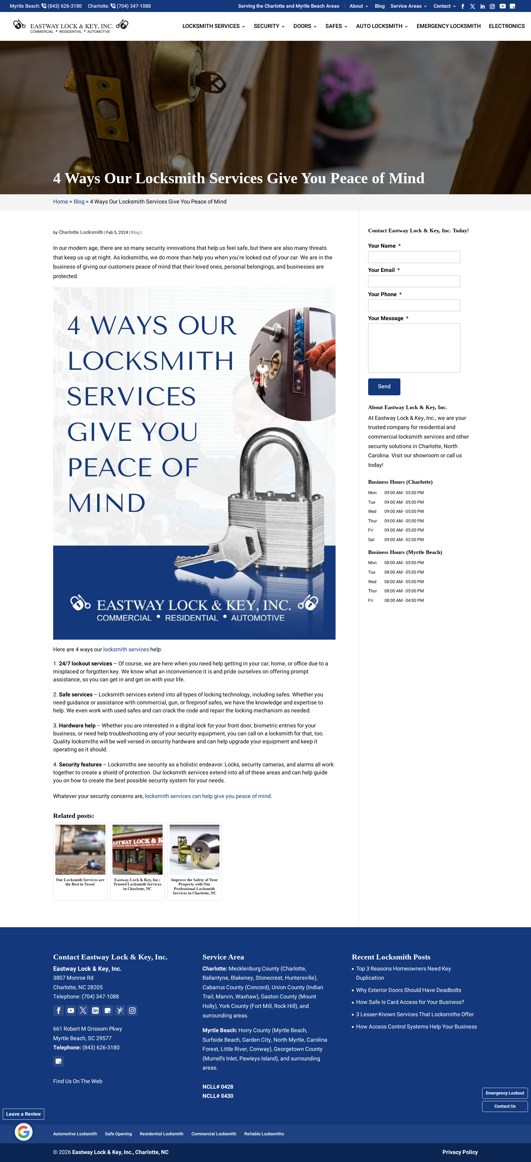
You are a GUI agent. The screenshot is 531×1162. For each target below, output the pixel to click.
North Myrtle (288, 1040)
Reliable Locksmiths (264, 1134)
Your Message (388, 318)
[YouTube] (503, 7)
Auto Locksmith (379, 27)
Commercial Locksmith (213, 1134)
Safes (333, 27)
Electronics (507, 27)
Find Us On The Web (77, 1081)
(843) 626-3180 (101, 1048)
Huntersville (299, 978)
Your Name (384, 246)
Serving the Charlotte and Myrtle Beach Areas (288, 7)
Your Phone (385, 294)
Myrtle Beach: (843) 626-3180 (46, 6)
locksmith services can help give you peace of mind (208, 796)
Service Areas (406, 7)
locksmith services (126, 649)
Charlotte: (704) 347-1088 (119, 6)
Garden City (256, 1040)
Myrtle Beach (290, 1030)
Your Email (384, 270)
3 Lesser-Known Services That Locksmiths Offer (415, 1014)
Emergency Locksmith (449, 27)
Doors (302, 27)
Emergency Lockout (505, 1093)
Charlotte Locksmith (81, 232)
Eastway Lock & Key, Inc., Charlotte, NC (120, 1152)
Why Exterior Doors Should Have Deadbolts (408, 990)
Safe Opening (118, 1134)
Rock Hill (284, 1006)
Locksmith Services (211, 27)
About (356, 7)
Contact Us (505, 1106)
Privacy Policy (460, 1152)
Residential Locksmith (161, 1134)
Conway (259, 1049)
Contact (442, 7)
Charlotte (293, 969)
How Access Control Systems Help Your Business (416, 1027)
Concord (257, 987)
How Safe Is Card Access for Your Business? (410, 1002)
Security (266, 27)
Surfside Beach (221, 1040)
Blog (380, 7)
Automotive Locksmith (75, 1134)
